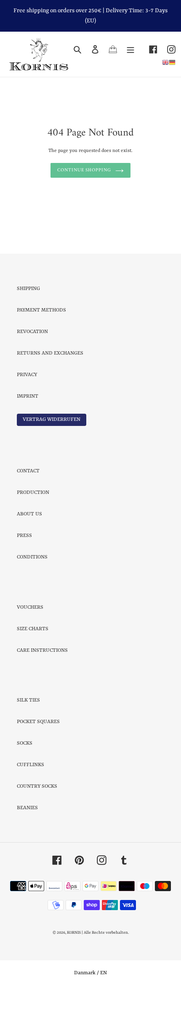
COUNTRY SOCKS (37, 820)
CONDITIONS (32, 591)
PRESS (24, 569)
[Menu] (130, 49)
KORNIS (74, 966)
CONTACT (28, 505)
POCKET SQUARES (38, 756)
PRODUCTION (33, 526)
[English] (165, 62)
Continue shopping (84, 204)
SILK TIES (28, 734)
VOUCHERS (30, 641)
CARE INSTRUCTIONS (42, 684)
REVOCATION (32, 365)
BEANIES (27, 842)
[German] (172, 62)
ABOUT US (29, 548)
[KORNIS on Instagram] (166, 49)
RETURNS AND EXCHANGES (50, 387)
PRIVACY (27, 408)
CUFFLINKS (30, 799)
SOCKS (24, 777)
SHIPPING (28, 322)
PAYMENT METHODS (41, 344)
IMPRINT (27, 430)
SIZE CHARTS (32, 662)
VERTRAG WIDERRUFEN (51, 453)
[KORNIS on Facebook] (148, 49)
